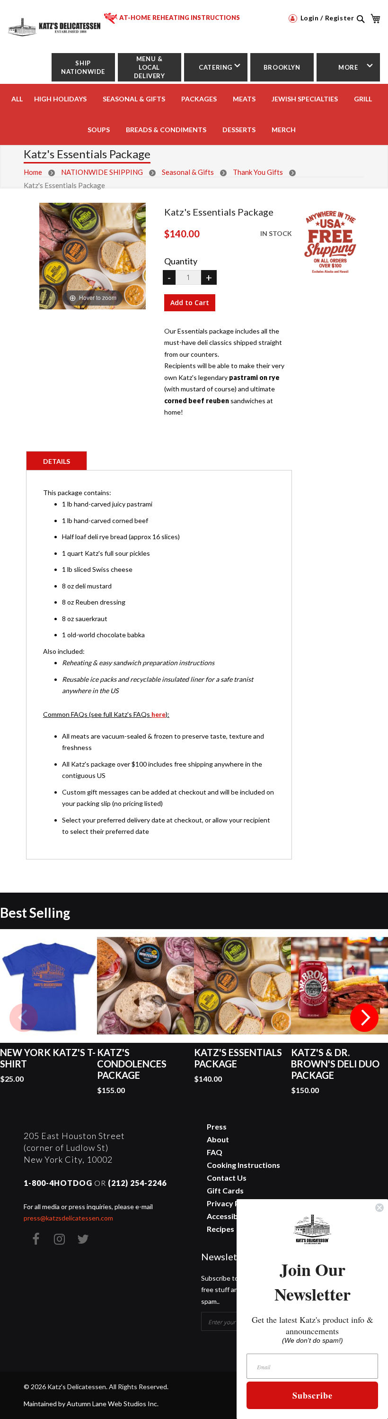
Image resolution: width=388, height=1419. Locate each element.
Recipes (220, 1228)
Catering (215, 67)
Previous (23, 1017)
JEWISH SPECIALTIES (305, 99)
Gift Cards (225, 1190)
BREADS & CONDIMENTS (166, 130)
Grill (363, 99)
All (17, 99)
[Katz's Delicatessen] (55, 23)
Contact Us (227, 1177)
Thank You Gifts (258, 172)
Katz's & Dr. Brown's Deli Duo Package (335, 1064)
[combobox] (360, 29)
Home (33, 172)
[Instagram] (59, 1239)
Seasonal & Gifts (134, 99)
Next (364, 1017)
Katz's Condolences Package (132, 1064)
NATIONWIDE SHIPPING (102, 172)
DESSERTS (239, 130)
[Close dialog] (379, 1207)
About (218, 1139)
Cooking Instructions (243, 1164)
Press (217, 1126)
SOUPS (99, 130)
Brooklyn (282, 67)
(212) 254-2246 (137, 1182)
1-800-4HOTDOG (58, 1182)
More (348, 67)
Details (56, 461)
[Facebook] (35, 1239)
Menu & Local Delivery (149, 67)
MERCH (284, 130)
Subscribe (312, 1395)
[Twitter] (83, 1239)
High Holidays (60, 99)
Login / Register (326, 18)
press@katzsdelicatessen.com (68, 1218)
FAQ (214, 1152)
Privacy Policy (231, 1203)
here (158, 714)
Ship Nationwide (83, 67)
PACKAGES (199, 99)
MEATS (244, 99)
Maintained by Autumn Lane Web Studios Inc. (91, 1404)
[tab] (56, 460)
